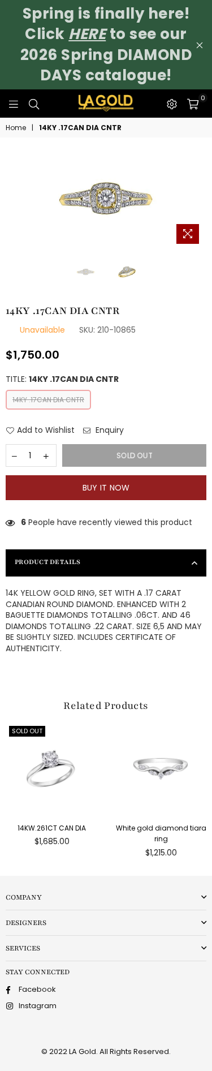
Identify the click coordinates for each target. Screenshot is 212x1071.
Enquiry (108, 430)
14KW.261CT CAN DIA (52, 828)
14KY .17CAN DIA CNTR (48, 400)
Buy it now (106, 487)
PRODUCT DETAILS (47, 561)
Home (16, 127)
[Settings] (172, 103)
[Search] (34, 103)
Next (200, 199)
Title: (62, 379)
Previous (11, 199)
